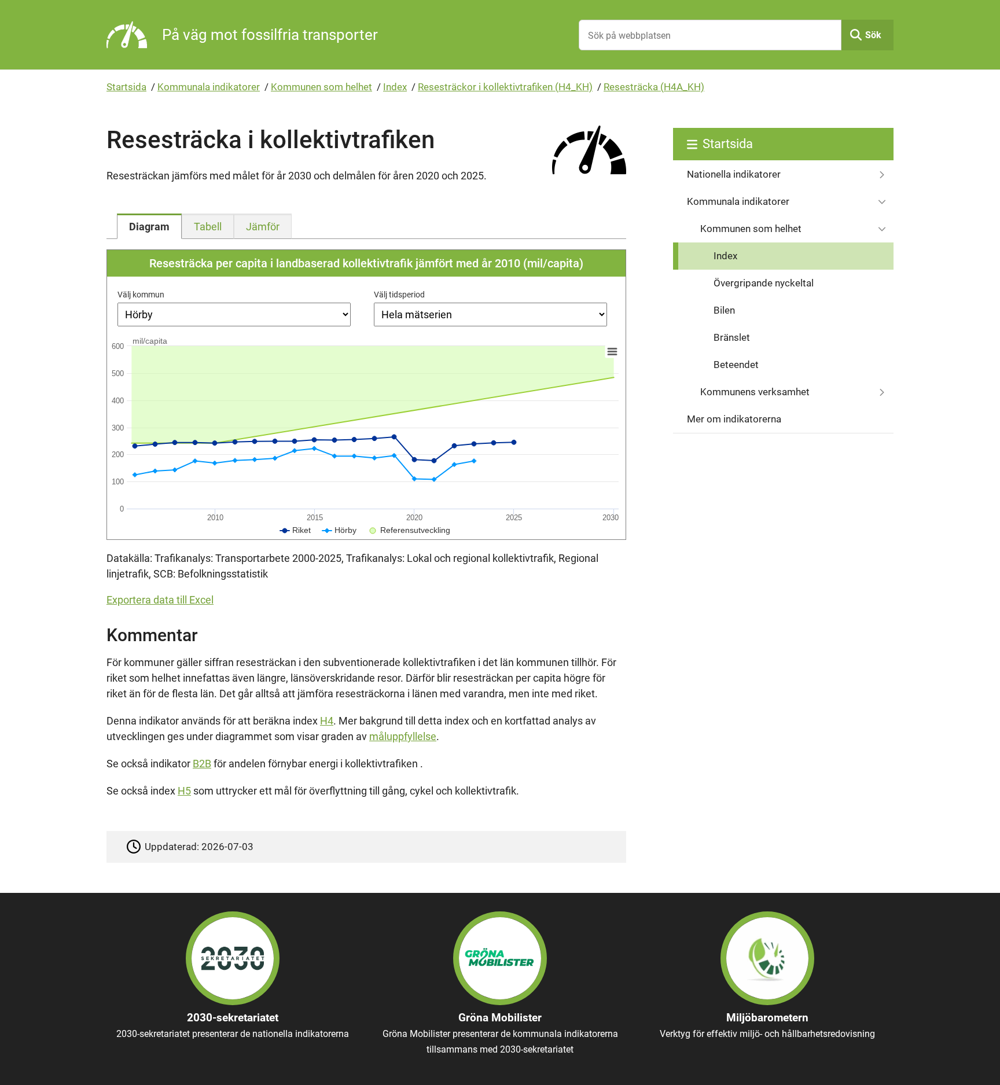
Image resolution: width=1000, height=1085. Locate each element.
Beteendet (736, 364)
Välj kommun (140, 294)
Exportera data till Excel (160, 600)
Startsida (126, 87)
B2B (202, 763)
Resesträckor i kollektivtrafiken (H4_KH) (505, 87)
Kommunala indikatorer (208, 87)
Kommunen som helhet (321, 87)
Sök (873, 35)
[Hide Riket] (295, 530)
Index (395, 87)
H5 (184, 791)
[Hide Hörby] (339, 530)
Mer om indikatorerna (734, 419)
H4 (326, 721)
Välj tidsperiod (399, 294)
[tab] (149, 226)
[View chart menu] (612, 351)
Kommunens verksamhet (755, 392)
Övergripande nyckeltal (764, 283)
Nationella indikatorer (734, 174)
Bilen (724, 310)
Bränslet (732, 337)
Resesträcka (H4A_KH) (654, 87)
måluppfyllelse (402, 736)
